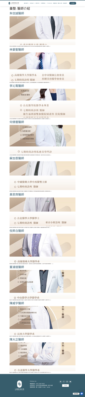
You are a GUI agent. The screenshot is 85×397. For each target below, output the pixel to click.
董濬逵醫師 (17, 267)
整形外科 (37, 3)
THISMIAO (49, 3)
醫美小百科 (60, 3)
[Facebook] (60, 381)
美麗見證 (55, 3)
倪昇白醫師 (17, 231)
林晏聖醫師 (17, 49)
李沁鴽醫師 (17, 86)
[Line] (67, 381)
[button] (81, 393)
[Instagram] (63, 381)
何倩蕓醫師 (17, 122)
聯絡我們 (65, 3)
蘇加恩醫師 (17, 158)
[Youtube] (70, 381)
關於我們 (26, 3)
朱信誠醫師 (17, 13)
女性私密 (32, 3)
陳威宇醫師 (17, 303)
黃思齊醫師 (17, 194)
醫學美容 (43, 3)
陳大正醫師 (17, 339)
